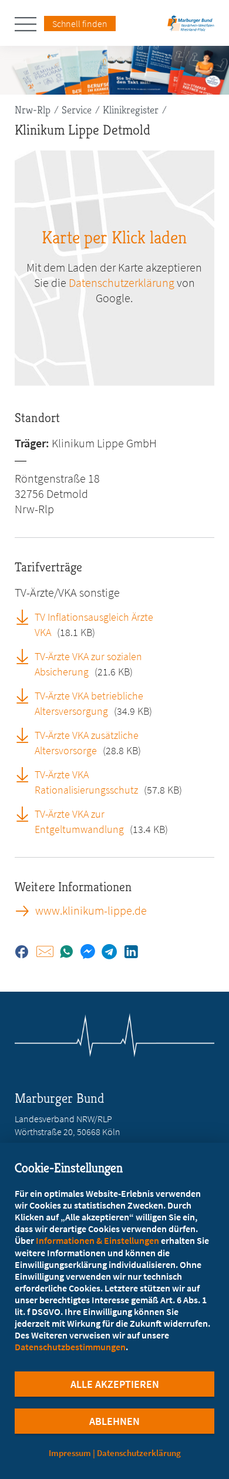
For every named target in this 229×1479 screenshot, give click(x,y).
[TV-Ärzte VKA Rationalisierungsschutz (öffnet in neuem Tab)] (26, 774)
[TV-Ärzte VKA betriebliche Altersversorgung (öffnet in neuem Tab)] (26, 695)
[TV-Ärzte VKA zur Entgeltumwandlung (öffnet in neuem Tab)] (26, 813)
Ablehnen (114, 1421)
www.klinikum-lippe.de (91, 910)
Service (77, 109)
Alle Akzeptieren (114, 1384)
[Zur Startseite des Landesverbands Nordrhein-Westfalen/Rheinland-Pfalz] (190, 26)
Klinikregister (131, 109)
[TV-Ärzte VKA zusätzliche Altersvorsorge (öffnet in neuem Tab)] (26, 734)
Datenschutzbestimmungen (70, 1347)
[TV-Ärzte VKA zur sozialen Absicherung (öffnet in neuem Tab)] (26, 656)
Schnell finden (79, 23)
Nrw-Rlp (32, 109)
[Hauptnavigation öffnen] (29, 24)
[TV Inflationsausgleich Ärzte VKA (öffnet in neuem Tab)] (26, 616)
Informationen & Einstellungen (97, 1240)
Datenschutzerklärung (121, 282)
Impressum (70, 1452)
